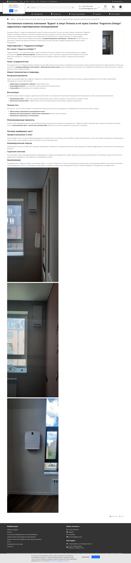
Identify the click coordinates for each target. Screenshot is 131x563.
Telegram (71, 532)
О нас (20, 1)
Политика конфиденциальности (59, 560)
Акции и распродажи (78, 14)
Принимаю (96, 557)
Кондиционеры (18, 14)
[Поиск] (73, 7)
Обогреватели (38, 14)
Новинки (98, 14)
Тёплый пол (57, 14)
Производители (53, 1)
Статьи (13, 19)
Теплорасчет (43, 1)
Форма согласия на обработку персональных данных (24, 539)
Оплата (33, 1)
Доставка (26, 1)
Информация (12, 526)
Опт (38, 1)
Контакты (10, 546)
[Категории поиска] (28, 7)
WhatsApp (71, 534)
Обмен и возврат (12, 529)
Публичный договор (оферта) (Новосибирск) (21, 537)
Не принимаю (85, 557)
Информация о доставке (15, 544)
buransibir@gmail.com (89, 8)
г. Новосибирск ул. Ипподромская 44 (80, 543)
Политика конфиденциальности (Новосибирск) (22, 534)
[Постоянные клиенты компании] (108, 42)
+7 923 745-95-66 (87, 6)
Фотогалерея (115, 14)
